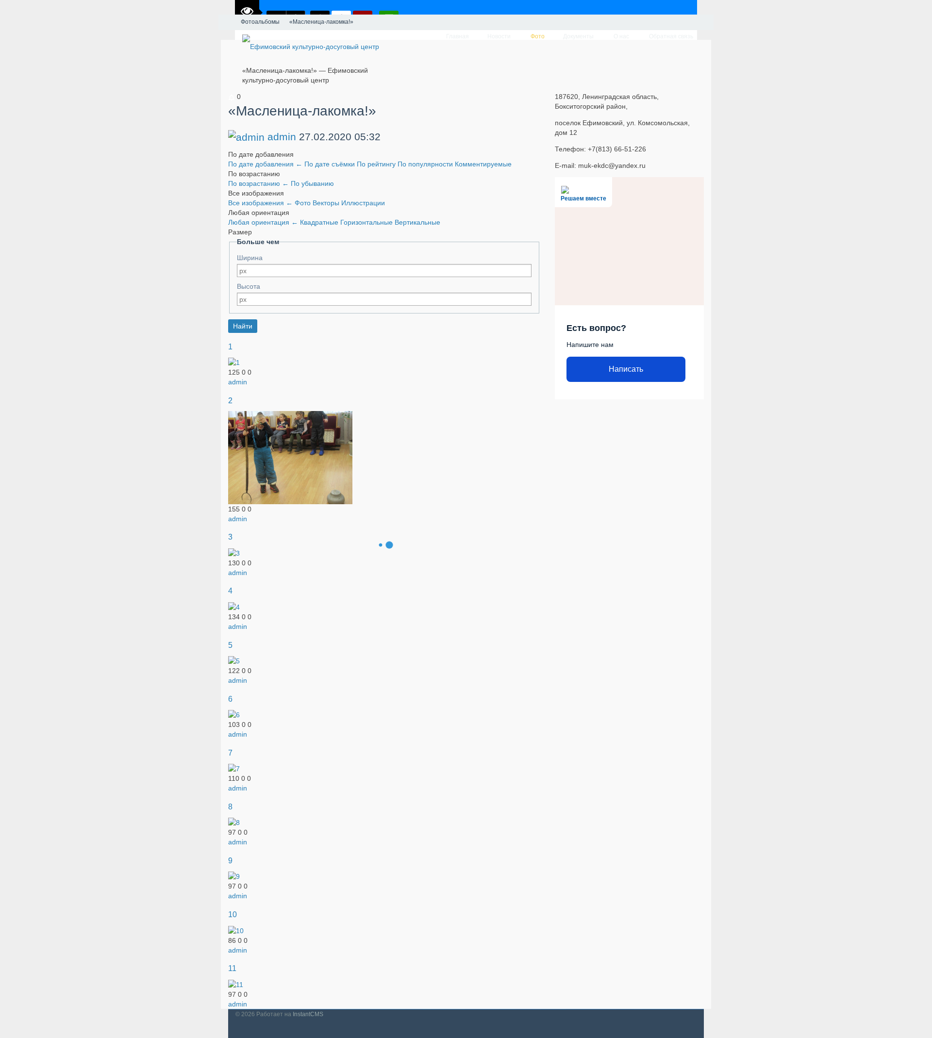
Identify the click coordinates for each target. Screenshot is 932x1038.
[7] (234, 768)
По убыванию (312, 183)
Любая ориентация (263, 222)
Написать (626, 369)
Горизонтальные (367, 222)
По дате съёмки (330, 164)
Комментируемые (483, 164)
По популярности (426, 164)
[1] (234, 362)
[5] (234, 660)
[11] (235, 984)
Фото (304, 203)
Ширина (250, 258)
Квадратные (320, 222)
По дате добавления (265, 164)
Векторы (327, 203)
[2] (290, 457)
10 (232, 914)
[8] (234, 822)
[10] (236, 930)
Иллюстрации (363, 203)
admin (281, 136)
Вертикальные (417, 222)
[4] (234, 606)
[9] (234, 876)
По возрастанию (258, 183)
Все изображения (260, 203)
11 (232, 968)
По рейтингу (377, 164)
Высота (248, 286)
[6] (234, 714)
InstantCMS (308, 1014)
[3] (234, 553)
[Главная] (227, 22)
